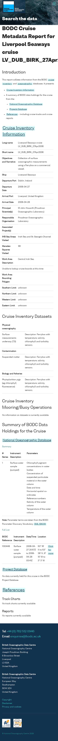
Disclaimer (7, 703)
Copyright (7, 700)
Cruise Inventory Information (20, 90)
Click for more (50, 549)
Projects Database (18, 109)
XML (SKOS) (40, 524)
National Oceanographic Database (26, 104)
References (12, 114)
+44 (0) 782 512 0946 (20, 631)
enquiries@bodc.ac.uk (25, 636)
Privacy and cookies (11, 707)
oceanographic (25, 84)
